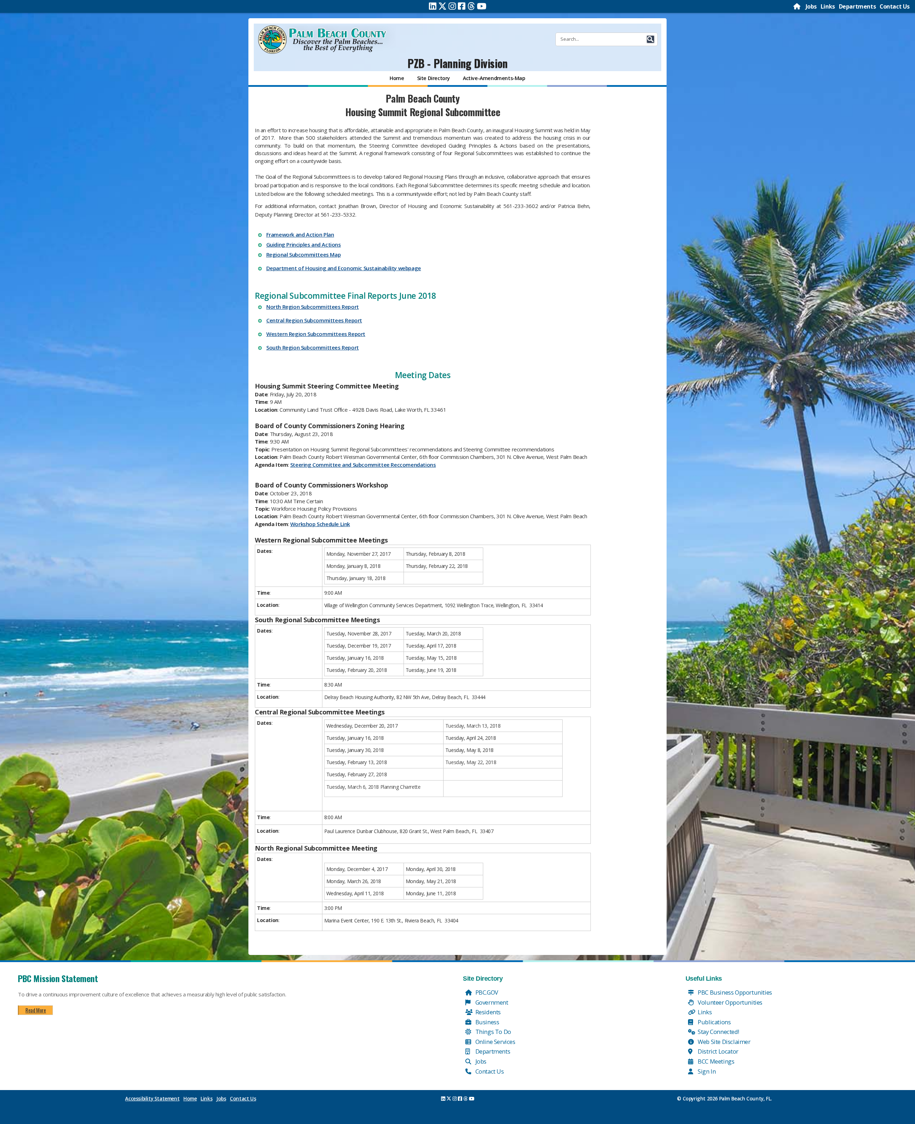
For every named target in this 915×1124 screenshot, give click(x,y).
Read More (35, 1010)
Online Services (494, 1042)
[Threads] (471, 6)
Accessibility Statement (152, 1098)
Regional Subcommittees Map (303, 254)
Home (190, 1098)
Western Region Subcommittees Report (315, 333)
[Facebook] (461, 6)
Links (828, 6)
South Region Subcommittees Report (312, 347)
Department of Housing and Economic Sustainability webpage (343, 268)
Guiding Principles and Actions (303, 244)
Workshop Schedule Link (320, 524)
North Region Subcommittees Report (312, 306)
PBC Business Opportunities (734, 992)
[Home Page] (797, 6)
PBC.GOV (486, 992)
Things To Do (492, 1032)
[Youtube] (481, 6)
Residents (487, 1012)
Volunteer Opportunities (729, 1002)
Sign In (706, 1071)
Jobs (811, 6)
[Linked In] (432, 6)
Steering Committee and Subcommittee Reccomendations (363, 464)
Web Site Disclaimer (724, 1042)
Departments (857, 6)
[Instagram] (452, 6)
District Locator (717, 1051)
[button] (650, 39)
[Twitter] (442, 6)
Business (486, 1022)
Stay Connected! (718, 1032)
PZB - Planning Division (457, 63)
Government (491, 1002)
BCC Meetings (716, 1061)
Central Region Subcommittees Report (314, 320)
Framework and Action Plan (300, 234)
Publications (714, 1022)
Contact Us (895, 6)
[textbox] (422, 517)
